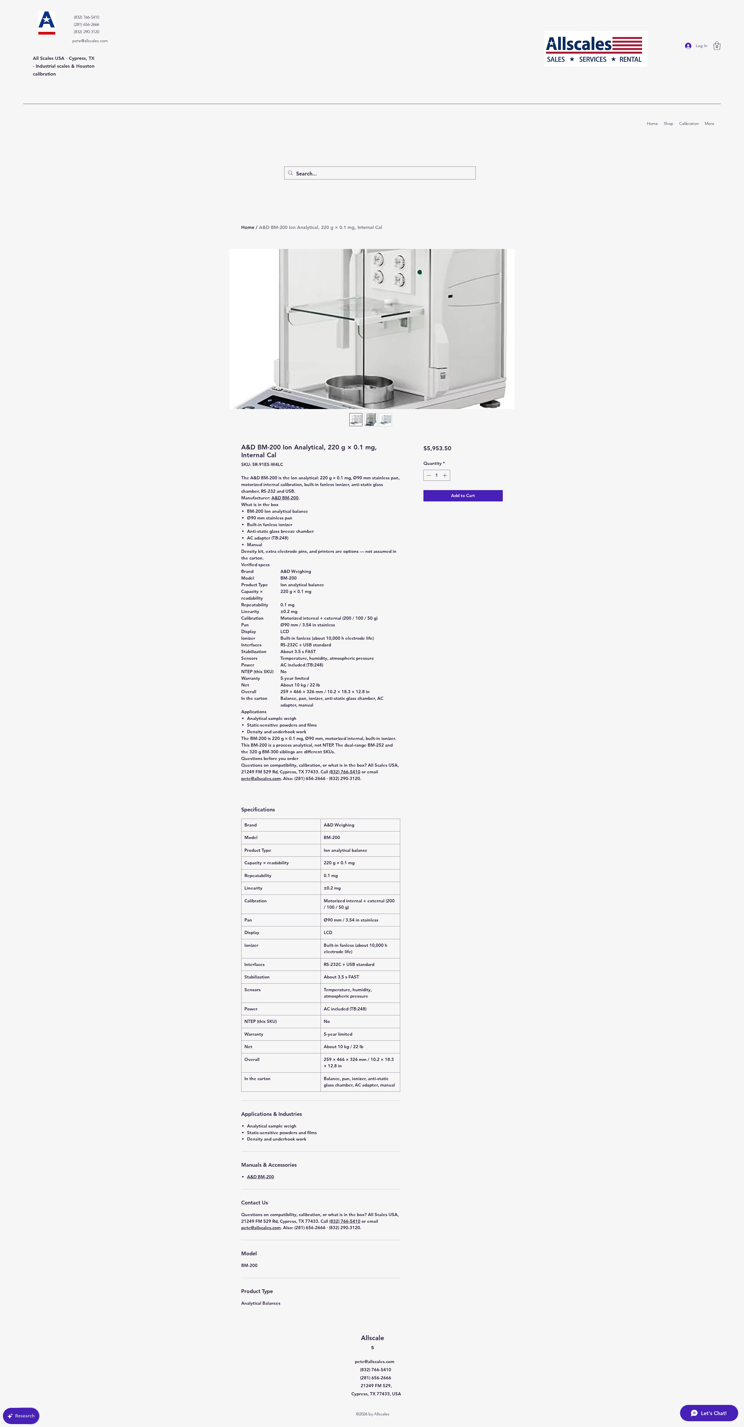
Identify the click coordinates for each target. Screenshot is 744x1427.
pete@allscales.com (90, 40)
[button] (716, 46)
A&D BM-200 (284, 498)
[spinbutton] (436, 475)
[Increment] (445, 475)
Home (247, 227)
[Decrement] (428, 475)
